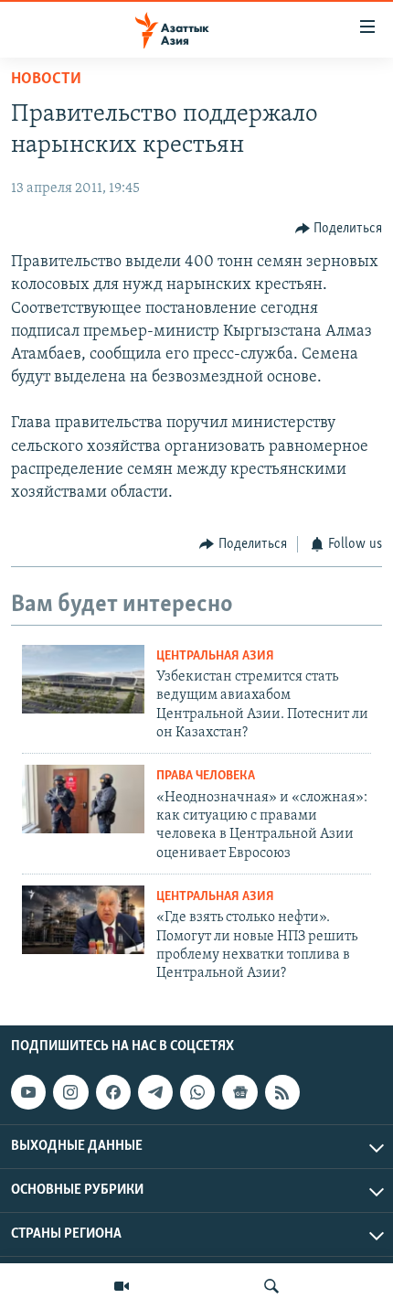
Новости (46, 79)
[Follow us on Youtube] (28, 1092)
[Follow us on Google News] (239, 1092)
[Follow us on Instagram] (70, 1092)
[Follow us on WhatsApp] (197, 1092)
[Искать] (271, 1286)
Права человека (205, 776)
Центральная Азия (215, 656)
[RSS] (282, 1092)
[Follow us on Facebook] (113, 1092)
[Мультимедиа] (121, 1286)
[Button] (339, 229)
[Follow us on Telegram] (155, 1092)
